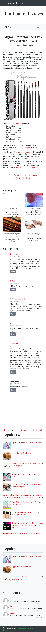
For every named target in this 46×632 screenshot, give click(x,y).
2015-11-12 (40, 603)
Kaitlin (12, 599)
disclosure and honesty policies (25, 167)
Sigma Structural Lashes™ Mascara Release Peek (12, 214)
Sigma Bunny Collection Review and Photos (27, 443)
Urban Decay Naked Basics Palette (34, 240)
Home (24, 430)
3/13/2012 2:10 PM (16, 346)
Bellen (12, 281)
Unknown (14, 254)
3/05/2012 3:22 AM (16, 301)
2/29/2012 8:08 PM (16, 256)
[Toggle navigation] (38, 3)
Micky (11, 613)
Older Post (37, 430)
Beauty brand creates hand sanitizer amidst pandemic (22, 533)
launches (10, 45)
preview (18, 45)
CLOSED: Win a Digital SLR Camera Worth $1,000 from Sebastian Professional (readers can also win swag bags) (23, 496)
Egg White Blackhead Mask (21, 453)
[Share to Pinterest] (26, 179)
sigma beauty (34, 45)
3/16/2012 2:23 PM (16, 384)
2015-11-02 (39, 617)
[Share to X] (19, 179)
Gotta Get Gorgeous (17, 299)
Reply (13, 271)
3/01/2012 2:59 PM (16, 283)
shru (11, 606)
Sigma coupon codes (22, 152)
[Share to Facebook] (23, 179)
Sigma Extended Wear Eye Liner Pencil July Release (12, 239)
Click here (27, 147)
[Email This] (16, 179)
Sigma (25, 45)
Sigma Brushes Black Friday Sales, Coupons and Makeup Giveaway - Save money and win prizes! (27, 525)
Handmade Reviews (14, 3)
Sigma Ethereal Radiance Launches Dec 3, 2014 (33, 213)
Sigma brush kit (17, 124)
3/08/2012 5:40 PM (16, 326)
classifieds (14, 343)
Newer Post (8, 430)
